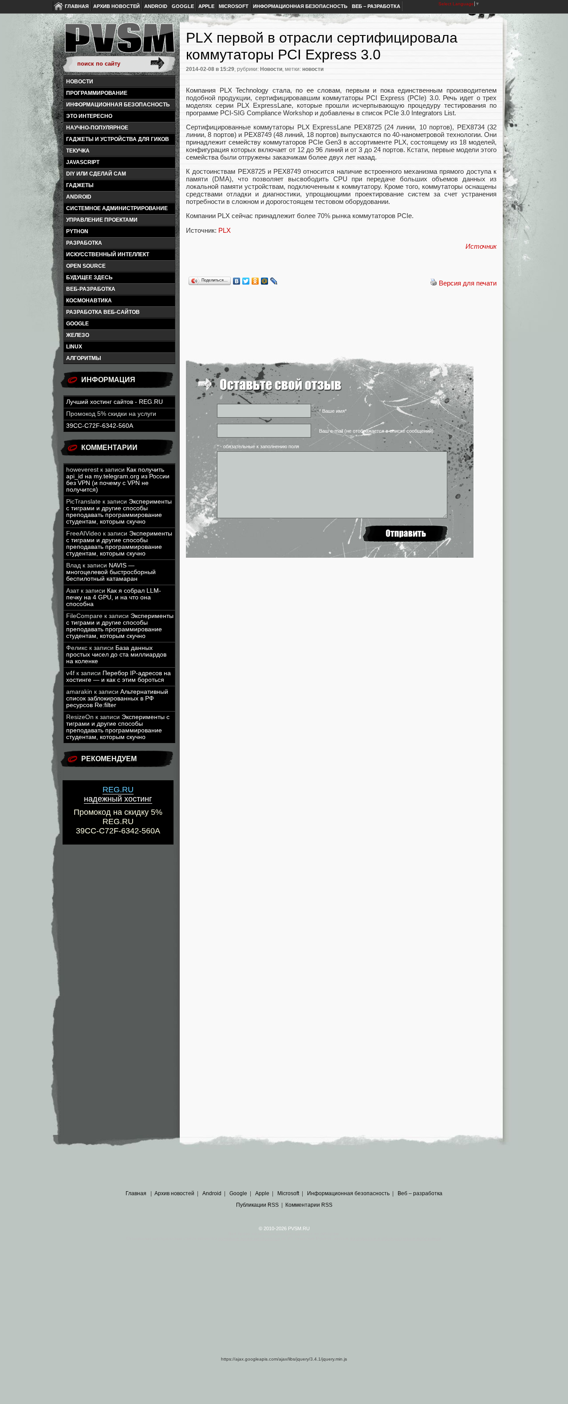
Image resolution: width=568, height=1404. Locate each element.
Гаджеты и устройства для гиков (117, 139)
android (78, 197)
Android (155, 6)
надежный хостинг (118, 794)
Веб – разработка (376, 6)
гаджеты (80, 185)
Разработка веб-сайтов (103, 312)
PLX (224, 230)
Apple (206, 6)
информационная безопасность (118, 105)
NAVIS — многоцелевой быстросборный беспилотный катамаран (111, 572)
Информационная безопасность (300, 6)
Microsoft (233, 6)
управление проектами (102, 220)
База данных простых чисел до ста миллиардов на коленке (116, 655)
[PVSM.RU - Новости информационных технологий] (118, 42)
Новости (79, 81)
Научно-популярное (97, 128)
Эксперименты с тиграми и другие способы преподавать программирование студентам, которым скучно (119, 511)
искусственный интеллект (107, 254)
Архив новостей (116, 6)
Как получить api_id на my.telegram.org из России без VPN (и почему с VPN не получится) (118, 479)
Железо (77, 335)
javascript (82, 162)
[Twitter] (246, 281)
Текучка (78, 151)
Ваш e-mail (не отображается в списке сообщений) (376, 431)
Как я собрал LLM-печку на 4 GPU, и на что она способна (113, 597)
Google (183, 6)
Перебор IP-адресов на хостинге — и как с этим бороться (118, 676)
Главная (77, 6)
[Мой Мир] (264, 281)
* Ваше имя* (333, 411)
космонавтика (89, 300)
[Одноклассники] (255, 281)
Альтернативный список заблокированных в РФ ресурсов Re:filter (117, 698)
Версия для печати (468, 283)
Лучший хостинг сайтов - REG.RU (114, 402)
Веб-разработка (90, 289)
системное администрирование (117, 208)
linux (74, 347)
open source (86, 266)
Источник (481, 246)
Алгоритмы (83, 358)
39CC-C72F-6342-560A (99, 425)
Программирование (96, 93)
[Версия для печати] (433, 283)
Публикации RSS (257, 1205)
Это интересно (89, 116)
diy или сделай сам (96, 174)
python (77, 231)
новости (312, 69)
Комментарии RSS (308, 1205)
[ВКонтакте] (236, 281)
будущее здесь (89, 277)
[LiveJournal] (274, 281)
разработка (84, 243)
